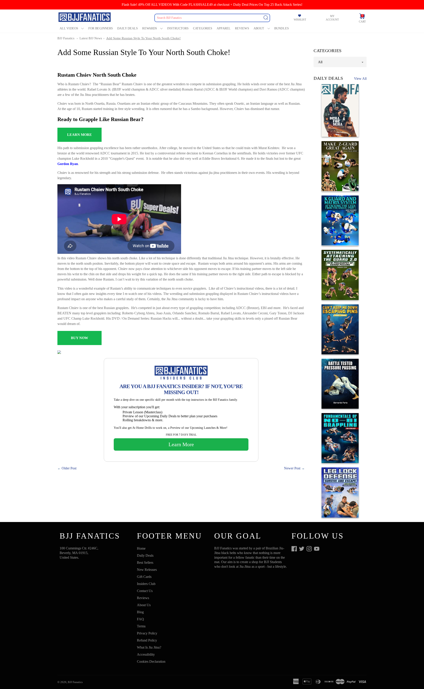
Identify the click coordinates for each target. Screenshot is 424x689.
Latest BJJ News (91, 38)
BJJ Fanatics (65, 38)
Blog (140, 612)
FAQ (140, 619)
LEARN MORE (79, 135)
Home (141, 548)
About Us (144, 605)
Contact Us (145, 591)
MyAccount (332, 18)
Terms (141, 626)
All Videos (69, 28)
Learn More (181, 444)
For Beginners (100, 28)
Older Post (69, 468)
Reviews (242, 28)
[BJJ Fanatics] (85, 17)
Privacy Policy (147, 633)
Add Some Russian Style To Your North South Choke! (143, 38)
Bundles (281, 28)
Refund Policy (147, 640)
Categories (202, 28)
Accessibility (146, 654)
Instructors (178, 28)
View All (360, 78)
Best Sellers (145, 562)
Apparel (224, 28)
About (259, 28)
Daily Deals (127, 28)
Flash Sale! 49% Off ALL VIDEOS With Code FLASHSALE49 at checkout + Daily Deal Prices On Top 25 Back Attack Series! (212, 4)
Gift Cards (144, 577)
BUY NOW (79, 338)
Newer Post (292, 468)
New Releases (147, 569)
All (320, 62)
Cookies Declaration (151, 661)
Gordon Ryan (67, 164)
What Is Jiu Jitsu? (149, 647)
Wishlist (300, 19)
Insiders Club (146, 584)
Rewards (149, 28)
